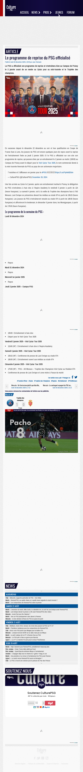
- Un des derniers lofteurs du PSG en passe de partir (24, 619)
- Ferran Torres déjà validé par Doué (21, 649)
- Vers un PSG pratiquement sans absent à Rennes (23, 616)
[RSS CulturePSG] (47, 758)
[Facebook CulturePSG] (34, 758)
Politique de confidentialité (36, 764)
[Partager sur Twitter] (76, 378)
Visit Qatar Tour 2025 (47, 162)
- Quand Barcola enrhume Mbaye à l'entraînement (25, 651)
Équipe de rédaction (53, 764)
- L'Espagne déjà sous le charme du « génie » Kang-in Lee (26, 654)
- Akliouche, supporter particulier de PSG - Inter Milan (23, 598)
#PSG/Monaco (72, 381)
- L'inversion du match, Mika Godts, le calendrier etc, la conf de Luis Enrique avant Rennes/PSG (37, 609)
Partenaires (64, 764)
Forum (70, 12)
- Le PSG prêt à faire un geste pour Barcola (22, 637)
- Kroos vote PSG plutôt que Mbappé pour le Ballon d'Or (24, 630)
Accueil (24, 12)
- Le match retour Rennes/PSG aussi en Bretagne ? (24, 658)
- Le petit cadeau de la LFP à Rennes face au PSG (23, 635)
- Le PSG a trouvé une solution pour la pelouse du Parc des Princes (28, 661)
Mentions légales (20, 764)
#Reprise (54, 381)
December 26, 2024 (39, 177)
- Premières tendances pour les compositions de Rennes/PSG (27, 628)
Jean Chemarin (36, 62)
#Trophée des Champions (42, 381)
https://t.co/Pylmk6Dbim (64, 172)
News (34, 12)
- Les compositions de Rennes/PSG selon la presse (24, 602)
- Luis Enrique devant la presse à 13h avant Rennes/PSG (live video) (28, 612)
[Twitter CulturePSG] (38, 758)
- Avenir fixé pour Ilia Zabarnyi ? (18, 614)
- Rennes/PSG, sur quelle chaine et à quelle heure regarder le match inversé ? (31, 600)
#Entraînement (62, 381)
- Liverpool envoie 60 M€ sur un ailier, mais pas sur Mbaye (26, 633)
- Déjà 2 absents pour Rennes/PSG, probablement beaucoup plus (27, 647)
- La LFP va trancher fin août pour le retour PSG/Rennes (25, 640)
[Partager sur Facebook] (72, 378)
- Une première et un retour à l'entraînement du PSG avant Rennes (28, 656)
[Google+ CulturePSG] (42, 758)
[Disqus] (41, 478)
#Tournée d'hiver (22, 381)
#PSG (44, 172)
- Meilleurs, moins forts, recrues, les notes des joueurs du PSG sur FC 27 (29, 626)
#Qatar (31, 381)
